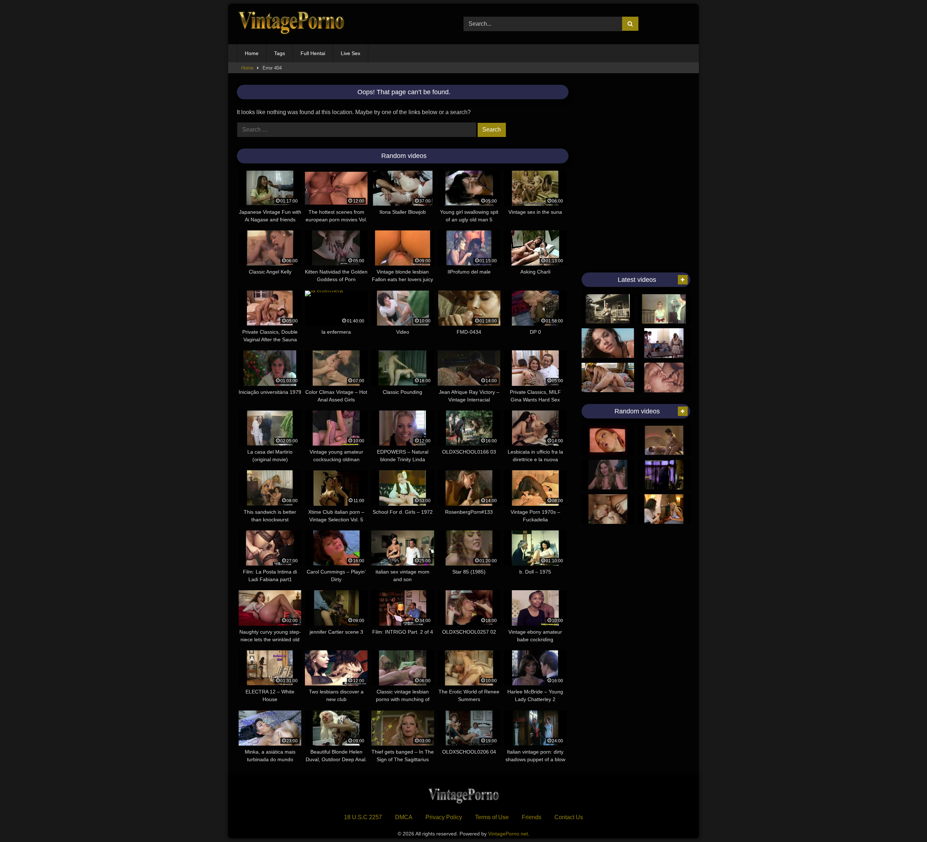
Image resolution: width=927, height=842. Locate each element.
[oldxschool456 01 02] (608, 509)
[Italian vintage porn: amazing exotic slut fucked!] (608, 440)
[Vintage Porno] (291, 24)
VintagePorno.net (508, 834)
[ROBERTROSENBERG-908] (664, 509)
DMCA (403, 817)
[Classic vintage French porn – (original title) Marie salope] (664, 309)
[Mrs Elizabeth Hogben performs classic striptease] (664, 474)
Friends (531, 817)
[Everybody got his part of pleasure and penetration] (664, 440)
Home (252, 53)
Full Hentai (313, 53)
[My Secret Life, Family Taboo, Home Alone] (664, 377)
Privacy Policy (443, 817)
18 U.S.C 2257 (363, 817)
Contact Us (568, 817)
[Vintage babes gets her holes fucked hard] (664, 343)
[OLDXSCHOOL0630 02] (608, 474)
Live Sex (350, 53)
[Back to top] (905, 820)
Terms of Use (492, 817)
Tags (279, 53)
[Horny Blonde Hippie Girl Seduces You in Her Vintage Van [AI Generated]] (608, 377)
